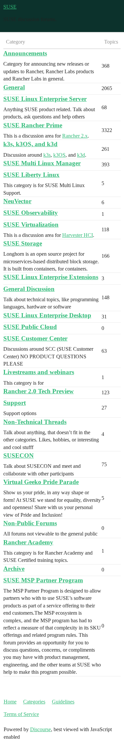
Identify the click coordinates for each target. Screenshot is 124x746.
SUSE (10, 7)
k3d (81, 155)
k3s (47, 155)
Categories (34, 701)
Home (10, 701)
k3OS (59, 155)
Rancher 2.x (75, 136)
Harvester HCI (77, 235)
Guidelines (63, 701)
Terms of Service (21, 714)
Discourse (40, 729)
